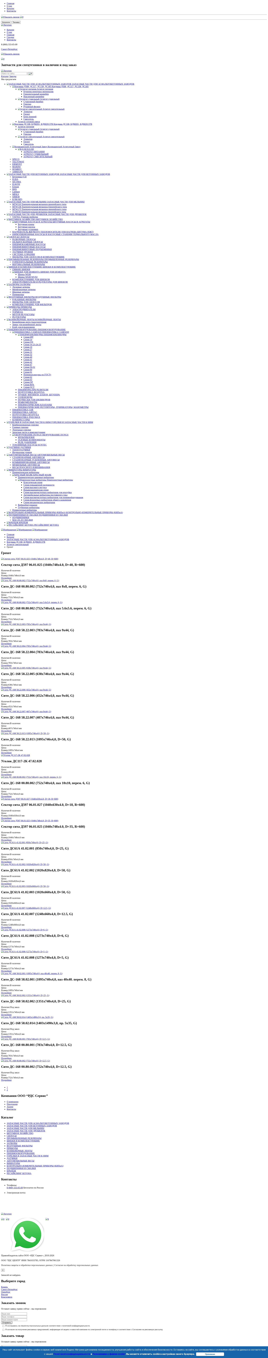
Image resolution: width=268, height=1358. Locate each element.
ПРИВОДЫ (12, 1148)
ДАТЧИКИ (12, 1158)
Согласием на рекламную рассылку (147, 1329)
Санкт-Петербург (9, 49)
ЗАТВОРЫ (12, 1143)
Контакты (11, 11)
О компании (12, 1101)
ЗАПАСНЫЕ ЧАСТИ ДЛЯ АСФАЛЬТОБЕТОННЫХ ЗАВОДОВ (38, 539)
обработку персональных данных (34, 1326)
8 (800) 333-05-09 (15, 1188)
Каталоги (6, 22)
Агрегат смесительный (18, 544)
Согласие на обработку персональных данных (76, 1265)
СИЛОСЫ (12, 1136)
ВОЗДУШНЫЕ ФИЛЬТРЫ (20, 1146)
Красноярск (6, 1297)
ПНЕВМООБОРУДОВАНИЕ (21, 1153)
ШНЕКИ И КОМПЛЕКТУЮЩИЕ (23, 1141)
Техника (16, 22)
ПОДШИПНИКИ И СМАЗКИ (21, 1168)
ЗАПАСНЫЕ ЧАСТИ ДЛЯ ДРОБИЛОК (26, 1131)
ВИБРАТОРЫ (13, 1163)
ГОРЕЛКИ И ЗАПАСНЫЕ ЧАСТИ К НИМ (27, 1156)
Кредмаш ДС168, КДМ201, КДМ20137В (26, 542)
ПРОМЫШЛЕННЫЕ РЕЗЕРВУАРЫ (24, 1138)
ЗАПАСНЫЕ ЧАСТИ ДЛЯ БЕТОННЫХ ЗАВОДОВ (32, 1126)
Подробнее (6, 578)
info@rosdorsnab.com (16, 1195)
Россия (4, 1294)
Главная (10, 3)
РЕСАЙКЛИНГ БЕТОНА (19, 1173)
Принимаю (210, 1354)
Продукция (12, 1104)
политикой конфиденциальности (76, 1326)
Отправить (6, 1323)
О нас (9, 6)
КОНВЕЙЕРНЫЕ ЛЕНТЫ (19, 1151)
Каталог (10, 8)
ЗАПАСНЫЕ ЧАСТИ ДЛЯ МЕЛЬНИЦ (25, 1128)
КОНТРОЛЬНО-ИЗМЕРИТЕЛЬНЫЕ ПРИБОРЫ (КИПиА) (35, 1166)
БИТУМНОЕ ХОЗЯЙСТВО (20, 1133)
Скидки (10, 37)
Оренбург (5, 1292)
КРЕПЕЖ (11, 1171)
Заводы (12, 76)
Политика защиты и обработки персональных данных (27, 1265)
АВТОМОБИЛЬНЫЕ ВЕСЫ (20, 1161)
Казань (4, 1287)
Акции (10, 1106)
